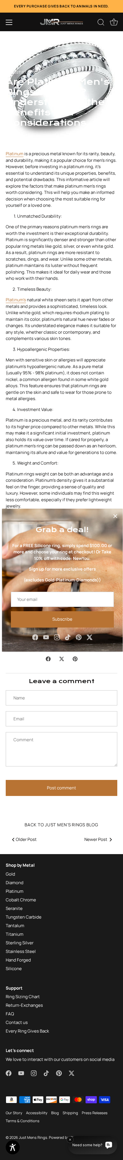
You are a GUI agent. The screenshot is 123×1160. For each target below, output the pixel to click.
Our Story (14, 1112)
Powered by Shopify (66, 1137)
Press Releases (95, 1112)
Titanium (14, 934)
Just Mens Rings (33, 1137)
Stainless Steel (21, 951)
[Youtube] (46, 637)
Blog (55, 1112)
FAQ (10, 1014)
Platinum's (16, 300)
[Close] (115, 516)
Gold (10, 874)
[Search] (101, 23)
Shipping (70, 1112)
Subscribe (62, 619)
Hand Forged (18, 960)
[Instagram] (57, 637)
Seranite (14, 908)
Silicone (14, 969)
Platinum (14, 154)
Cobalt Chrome (21, 900)
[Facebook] (35, 637)
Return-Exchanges (24, 1005)
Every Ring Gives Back (27, 1031)
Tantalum (15, 926)
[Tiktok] (68, 637)
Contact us (17, 1022)
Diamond (14, 883)
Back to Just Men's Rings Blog (61, 825)
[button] (9, 22)
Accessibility (36, 1112)
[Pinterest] (79, 637)
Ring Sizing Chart (23, 997)
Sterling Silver (19, 943)
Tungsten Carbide (23, 917)
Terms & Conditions (22, 1120)
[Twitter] (89, 637)
